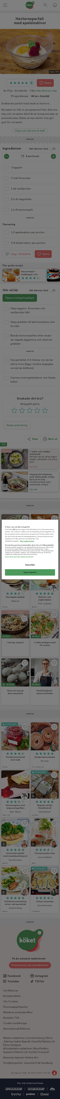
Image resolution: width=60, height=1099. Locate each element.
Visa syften (30, 565)
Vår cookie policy (27, 541)
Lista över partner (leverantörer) (19, 557)
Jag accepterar (30, 572)
